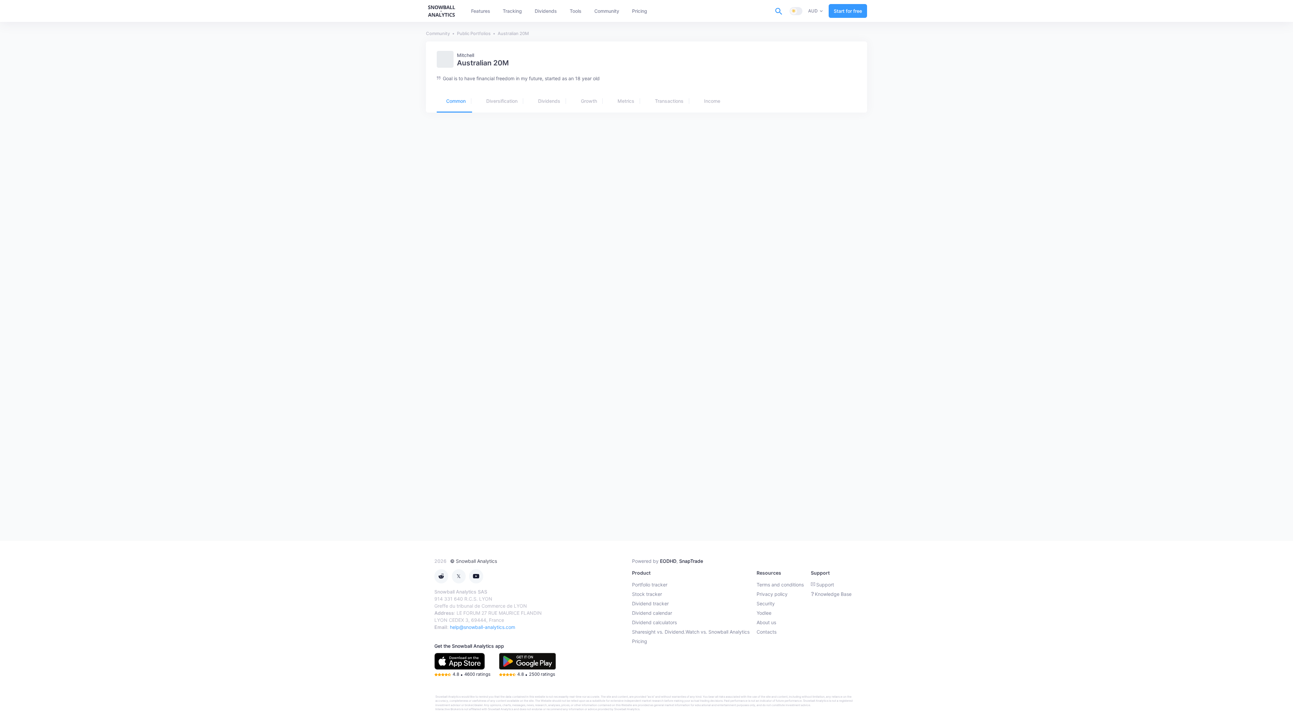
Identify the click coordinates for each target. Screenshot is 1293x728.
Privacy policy (772, 594)
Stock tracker (647, 594)
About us (766, 622)
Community (438, 33)
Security (766, 603)
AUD (813, 10)
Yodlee (764, 613)
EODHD (668, 561)
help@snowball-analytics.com (482, 627)
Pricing (639, 641)
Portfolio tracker (649, 584)
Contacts (766, 632)
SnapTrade (691, 561)
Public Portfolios (474, 33)
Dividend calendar (652, 613)
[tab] (454, 101)
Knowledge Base (833, 594)
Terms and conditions (780, 584)
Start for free (848, 11)
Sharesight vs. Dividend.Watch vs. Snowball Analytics (691, 632)
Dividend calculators (654, 622)
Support (825, 584)
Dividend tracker (650, 603)
